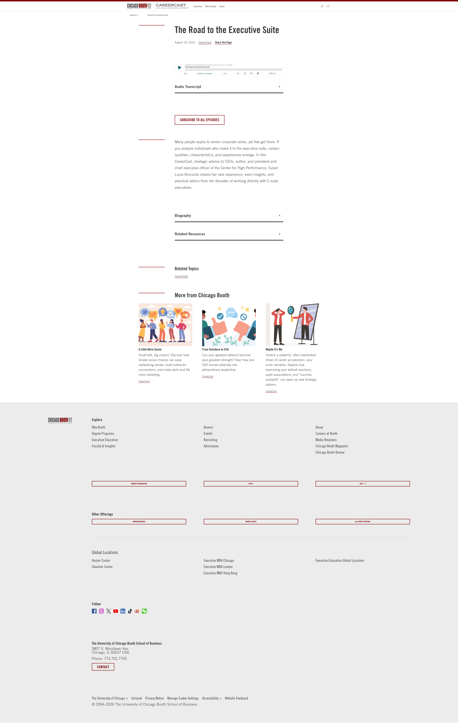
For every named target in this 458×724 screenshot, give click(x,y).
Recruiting (210, 440)
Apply (251, 484)
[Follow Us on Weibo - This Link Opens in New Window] (137, 611)
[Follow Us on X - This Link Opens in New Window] (108, 611)
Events (208, 433)
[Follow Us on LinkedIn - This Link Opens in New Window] (122, 611)
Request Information (139, 484)
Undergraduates (139, 521)
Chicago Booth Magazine (332, 446)
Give (361, 484)
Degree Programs (103, 433)
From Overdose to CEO (215, 349)
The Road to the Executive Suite (157, 15)
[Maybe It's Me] (292, 324)
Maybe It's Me (274, 349)
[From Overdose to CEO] (229, 324)
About (222, 6)
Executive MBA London (218, 566)
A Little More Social (150, 349)
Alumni (208, 427)
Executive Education (105, 440)
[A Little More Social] (165, 324)
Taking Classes (250, 521)
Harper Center (101, 560)
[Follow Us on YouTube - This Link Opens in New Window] (115, 611)
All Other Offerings (362, 521)
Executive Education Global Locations (340, 560)
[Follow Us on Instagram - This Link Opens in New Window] (101, 611)
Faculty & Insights (103, 446)
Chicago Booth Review (330, 452)
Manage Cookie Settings (183, 698)
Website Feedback (236, 698)
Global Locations (105, 552)
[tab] (229, 86)
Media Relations (326, 440)
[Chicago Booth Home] (139, 6)
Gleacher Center (102, 566)
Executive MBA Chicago (219, 560)
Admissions (211, 446)
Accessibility (210, 698)
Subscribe (197, 6)
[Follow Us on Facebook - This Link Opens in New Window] (94, 611)
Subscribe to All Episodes (199, 120)
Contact (103, 667)
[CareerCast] (171, 6)
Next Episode (210, 6)
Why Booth (98, 427)
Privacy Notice (155, 698)
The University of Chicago (108, 698)
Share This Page (223, 42)
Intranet (136, 698)
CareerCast (133, 15)
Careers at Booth (327, 433)
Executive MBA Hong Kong (220, 573)
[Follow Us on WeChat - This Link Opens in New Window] (144, 611)
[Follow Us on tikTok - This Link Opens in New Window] (130, 611)
